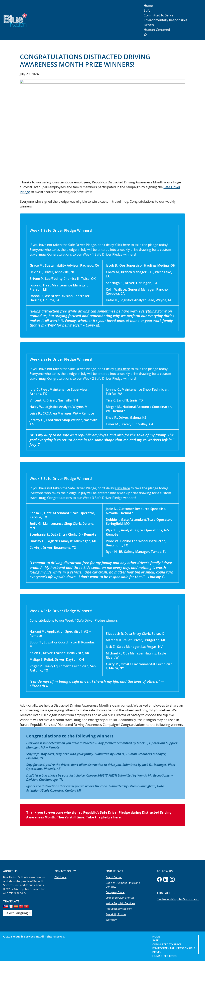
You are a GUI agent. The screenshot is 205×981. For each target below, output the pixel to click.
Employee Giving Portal (120, 897)
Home (156, 936)
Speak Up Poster (116, 914)
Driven (157, 952)
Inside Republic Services (120, 903)
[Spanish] (16, 907)
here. (117, 817)
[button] (145, 34)
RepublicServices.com (119, 908)
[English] (5, 907)
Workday (111, 919)
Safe (155, 940)
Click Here (60, 877)
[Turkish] (21, 907)
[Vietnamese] (26, 907)
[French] (10, 907)
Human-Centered (157, 29)
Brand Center (114, 877)
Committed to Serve (166, 944)
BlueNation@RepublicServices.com (178, 899)
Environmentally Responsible (165, 20)
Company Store (115, 892)
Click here (122, 245)
